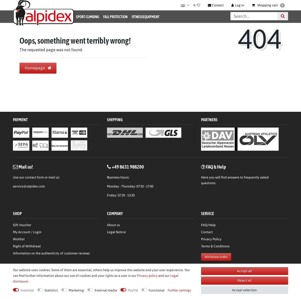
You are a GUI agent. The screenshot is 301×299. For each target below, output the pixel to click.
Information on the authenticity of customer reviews (51, 253)
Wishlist (19, 239)
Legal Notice (116, 232)
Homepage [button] (35, 68)
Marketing (76, 290)
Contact (207, 232)
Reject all (245, 280)
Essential (27, 290)
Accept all (244, 271)
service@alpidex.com (29, 186)
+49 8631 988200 (128, 167)
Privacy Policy (211, 239)
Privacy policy (147, 276)
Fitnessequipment (145, 17)
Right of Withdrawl (27, 246)
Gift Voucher (22, 225)
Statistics (51, 290)
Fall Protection (115, 17)
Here (204, 177)
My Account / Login (27, 232)
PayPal (133, 290)
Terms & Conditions (215, 246)
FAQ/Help (208, 225)
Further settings (179, 290)
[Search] (282, 16)
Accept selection (244, 290)
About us (113, 225)
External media (106, 290)
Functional (156, 290)
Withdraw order (216, 257)
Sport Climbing (87, 17)
